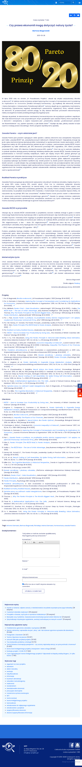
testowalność (11, 703)
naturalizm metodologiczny (16, 681)
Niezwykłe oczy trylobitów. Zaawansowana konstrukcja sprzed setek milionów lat (34, 617)
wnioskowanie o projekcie (15, 708)
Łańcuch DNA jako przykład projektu (19, 640)
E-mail (25, 569)
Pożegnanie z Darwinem (15, 635)
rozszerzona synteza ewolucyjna (18, 693)
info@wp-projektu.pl (31, 753)
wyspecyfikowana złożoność (16, 710)
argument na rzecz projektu (16, 664)
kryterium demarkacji (14, 679)
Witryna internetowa (30, 577)
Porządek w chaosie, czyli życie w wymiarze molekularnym (26, 614)
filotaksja (37, 525)
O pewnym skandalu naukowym (17, 612)
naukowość (10, 684)
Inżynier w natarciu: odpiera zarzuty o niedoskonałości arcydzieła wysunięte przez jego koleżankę (40, 608)
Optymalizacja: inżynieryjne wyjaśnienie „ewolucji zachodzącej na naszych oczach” (35, 619)
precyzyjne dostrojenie (14, 691)
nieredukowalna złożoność (15, 688)
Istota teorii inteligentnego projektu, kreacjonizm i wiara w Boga (28, 649)
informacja (10, 676)
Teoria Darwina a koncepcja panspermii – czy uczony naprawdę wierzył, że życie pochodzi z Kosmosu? (41, 644)
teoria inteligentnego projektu (17, 701)
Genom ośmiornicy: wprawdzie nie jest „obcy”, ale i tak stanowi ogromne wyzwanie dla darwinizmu (40, 630)
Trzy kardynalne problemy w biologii (19, 642)
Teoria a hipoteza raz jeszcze (17, 637)
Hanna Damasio (47, 525)
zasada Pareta (70, 525)
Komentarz (27, 539)
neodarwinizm (11, 686)
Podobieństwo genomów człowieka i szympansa (23, 628)
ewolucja (10, 671)
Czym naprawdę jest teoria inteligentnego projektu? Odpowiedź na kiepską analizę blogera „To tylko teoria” (41, 655)
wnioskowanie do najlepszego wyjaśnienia (21, 705)
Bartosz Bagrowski (41, 30)
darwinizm (10, 667)
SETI (8, 696)
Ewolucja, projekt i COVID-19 (16, 651)
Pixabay (77, 283)
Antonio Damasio (12, 525)
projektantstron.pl (74, 762)
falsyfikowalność (12, 674)
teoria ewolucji (12, 698)
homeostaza (59, 525)
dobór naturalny (12, 669)
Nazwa (25, 561)
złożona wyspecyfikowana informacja (19, 713)
